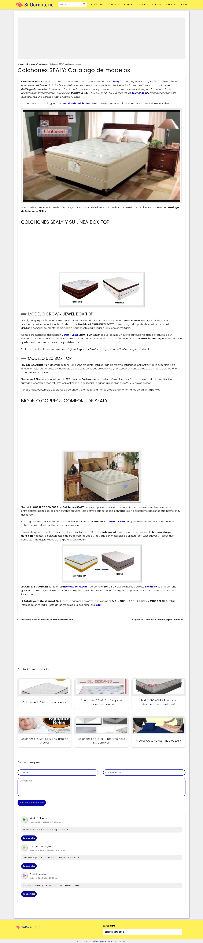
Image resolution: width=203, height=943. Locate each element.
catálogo (151, 586)
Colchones (97, 4)
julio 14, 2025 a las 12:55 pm (44, 878)
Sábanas (170, 4)
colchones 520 (140, 93)
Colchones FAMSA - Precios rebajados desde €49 (46, 619)
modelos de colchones (76, 103)
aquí (98, 605)
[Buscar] (84, 4)
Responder (29, 838)
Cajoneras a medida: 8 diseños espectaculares (157, 619)
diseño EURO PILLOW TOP (77, 586)
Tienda (183, 4)
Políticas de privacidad (106, 941)
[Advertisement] (101, 38)
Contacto (122, 941)
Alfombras (142, 4)
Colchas (156, 4)
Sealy (115, 81)
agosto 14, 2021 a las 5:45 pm (45, 822)
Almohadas (113, 4)
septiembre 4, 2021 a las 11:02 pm (47, 850)
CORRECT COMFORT (118, 521)
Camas (128, 4)
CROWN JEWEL (71, 335)
